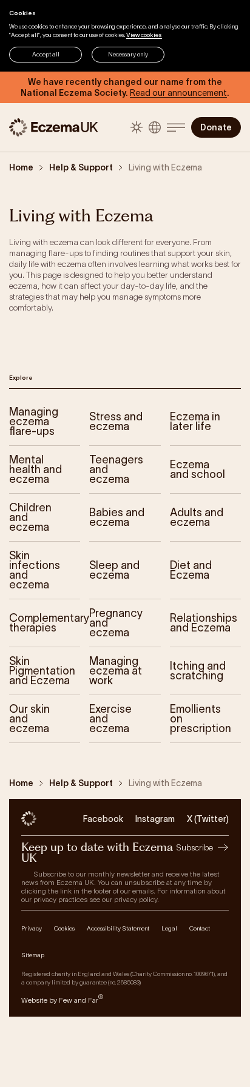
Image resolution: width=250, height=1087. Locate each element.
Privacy (31, 928)
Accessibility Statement (118, 928)
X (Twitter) (208, 819)
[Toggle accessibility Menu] (155, 127)
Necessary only (128, 54)
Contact (199, 928)
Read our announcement (178, 93)
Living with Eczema (165, 167)
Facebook (103, 819)
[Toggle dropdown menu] (176, 127)
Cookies (64, 928)
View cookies (144, 35)
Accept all (45, 54)
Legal (169, 928)
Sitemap (32, 955)
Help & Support (81, 167)
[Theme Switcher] (136, 127)
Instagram (155, 819)
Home (21, 167)
